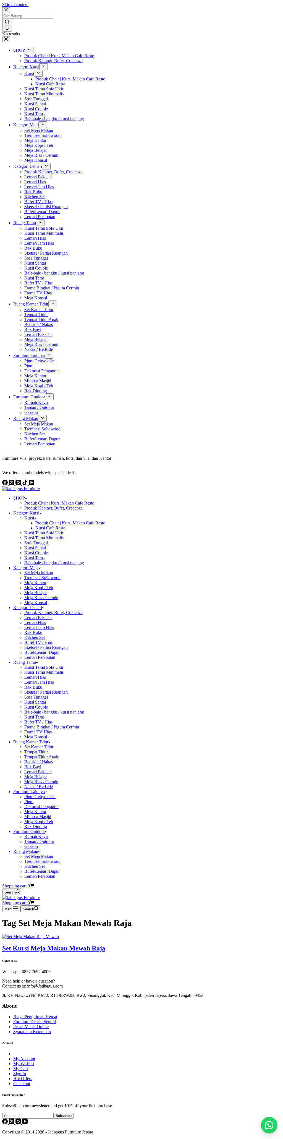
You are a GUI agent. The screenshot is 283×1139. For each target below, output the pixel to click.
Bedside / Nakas (38, 761)
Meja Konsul (35, 602)
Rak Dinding (35, 826)
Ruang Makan (25, 851)
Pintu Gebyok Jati (40, 796)
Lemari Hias (35, 622)
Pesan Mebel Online (31, 1026)
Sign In (19, 1073)
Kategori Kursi (26, 513)
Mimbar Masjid (37, 816)
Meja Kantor (35, 582)
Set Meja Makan (38, 572)
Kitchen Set (34, 637)
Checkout (21, 1083)
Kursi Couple (36, 552)
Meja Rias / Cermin (41, 597)
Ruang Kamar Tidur (30, 742)
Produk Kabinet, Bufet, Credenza (53, 508)
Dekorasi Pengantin (41, 806)
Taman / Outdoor (39, 841)
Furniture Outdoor (29, 831)
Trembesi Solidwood (42, 577)
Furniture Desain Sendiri (34, 1021)
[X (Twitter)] (12, 1122)
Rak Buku (33, 632)
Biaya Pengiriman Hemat (35, 1016)
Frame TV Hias (38, 732)
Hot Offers (22, 1078)
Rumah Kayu (36, 836)
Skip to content (15, 4)
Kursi (29, 518)
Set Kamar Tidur (38, 746)
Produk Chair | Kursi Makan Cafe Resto (59, 503)
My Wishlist (23, 1063)
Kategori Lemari (27, 607)
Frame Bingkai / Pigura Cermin (51, 727)
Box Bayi (32, 766)
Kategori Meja (25, 567)
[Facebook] (5, 1122)
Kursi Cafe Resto (50, 528)
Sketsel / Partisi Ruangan (46, 647)
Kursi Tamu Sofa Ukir (43, 533)
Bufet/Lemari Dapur (42, 652)
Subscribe (64, 1116)
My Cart (20, 1068)
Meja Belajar (35, 592)
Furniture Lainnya (29, 791)
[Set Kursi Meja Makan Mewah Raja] (30, 936)
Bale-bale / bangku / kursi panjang (54, 562)
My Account (24, 1058)
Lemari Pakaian (38, 617)
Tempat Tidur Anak (41, 756)
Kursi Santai (35, 547)
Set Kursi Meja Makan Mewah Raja (53, 948)
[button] (269, 1125)
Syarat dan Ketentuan (32, 1031)
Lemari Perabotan (39, 657)
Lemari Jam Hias (39, 627)
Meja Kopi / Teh (38, 587)
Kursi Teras (34, 557)
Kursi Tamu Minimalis (44, 537)
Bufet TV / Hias (38, 642)
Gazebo (31, 846)
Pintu (28, 801)
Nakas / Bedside (38, 786)
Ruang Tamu (24, 662)
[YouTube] (25, 1122)
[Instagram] (18, 1122)
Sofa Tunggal (36, 542)
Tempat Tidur (36, 751)
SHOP (19, 498)
